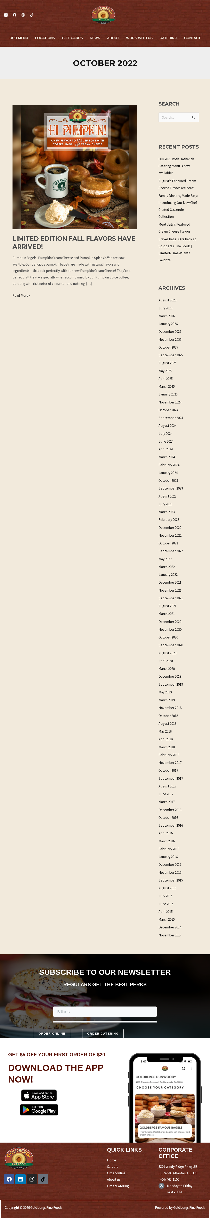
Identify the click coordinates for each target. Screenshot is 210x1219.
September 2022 (171, 551)
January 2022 (168, 574)
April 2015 (166, 911)
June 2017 (166, 794)
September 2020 (171, 645)
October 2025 (168, 347)
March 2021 (167, 613)
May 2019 (165, 692)
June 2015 (166, 904)
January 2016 (168, 856)
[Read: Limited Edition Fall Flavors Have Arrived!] (75, 167)
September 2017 (171, 778)
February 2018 (169, 755)
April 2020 (166, 661)
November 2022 (170, 535)
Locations (45, 38)
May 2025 (165, 371)
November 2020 (170, 629)
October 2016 (168, 817)
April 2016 (166, 833)
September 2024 (171, 418)
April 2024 (166, 449)
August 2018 (167, 723)
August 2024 (167, 425)
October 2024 (168, 410)
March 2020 (167, 668)
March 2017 (167, 802)
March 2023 (167, 512)
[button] (52, 1033)
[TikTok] (32, 15)
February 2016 (169, 849)
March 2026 (167, 316)
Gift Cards (72, 38)
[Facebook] (14, 15)
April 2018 (166, 739)
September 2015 (171, 880)
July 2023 (165, 504)
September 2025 (171, 355)
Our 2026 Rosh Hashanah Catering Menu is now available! (176, 166)
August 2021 (167, 606)
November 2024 (170, 402)
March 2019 (167, 700)
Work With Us (139, 38)
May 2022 (165, 559)
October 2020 (168, 637)
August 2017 (167, 786)
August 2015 (167, 888)
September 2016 (171, 825)
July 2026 (165, 308)
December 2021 (170, 582)
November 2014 (170, 935)
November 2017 (170, 762)
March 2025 (167, 386)
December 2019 (170, 676)
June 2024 (166, 441)
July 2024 (165, 433)
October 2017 (168, 770)
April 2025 (166, 378)
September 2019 (171, 684)
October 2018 (168, 715)
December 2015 (170, 864)
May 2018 (165, 731)
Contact (192, 38)
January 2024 (168, 472)
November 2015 (170, 872)
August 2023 (167, 496)
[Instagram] (23, 15)
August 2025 (167, 363)
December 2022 (170, 527)
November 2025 (170, 339)
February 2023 (169, 519)
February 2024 (169, 465)
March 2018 (167, 747)
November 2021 (170, 590)
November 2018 (170, 707)
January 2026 (168, 324)
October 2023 (168, 480)
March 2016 (167, 841)
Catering (168, 38)
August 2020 (167, 653)
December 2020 (170, 621)
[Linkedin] (6, 15)
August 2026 (167, 300)
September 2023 (171, 488)
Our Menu (18, 38)
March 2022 (167, 567)
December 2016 (170, 810)
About (113, 38)
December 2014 (170, 927)
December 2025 (170, 331)
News (95, 38)
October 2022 (168, 543)
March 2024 (167, 457)
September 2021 (171, 598)
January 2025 (168, 394)
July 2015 (165, 896)
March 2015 (167, 919)
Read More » (21, 295)
